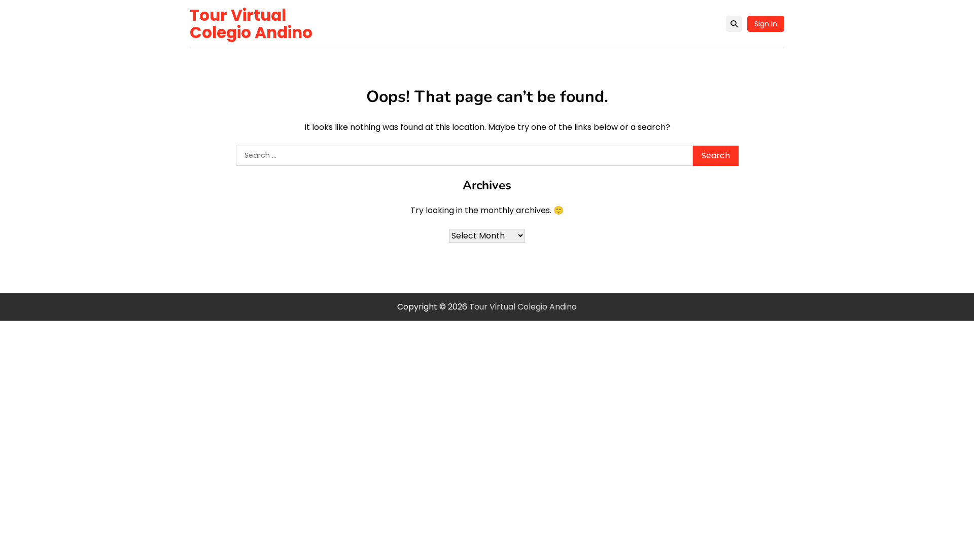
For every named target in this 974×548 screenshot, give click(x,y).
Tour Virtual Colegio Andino (251, 24)
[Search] (734, 24)
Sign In (765, 24)
